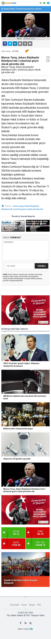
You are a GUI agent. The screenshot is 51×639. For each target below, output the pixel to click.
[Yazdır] (25, 43)
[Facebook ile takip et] (20, 623)
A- (48, 60)
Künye (24, 605)
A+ (48, 57)
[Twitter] (10, 43)
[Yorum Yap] (30, 43)
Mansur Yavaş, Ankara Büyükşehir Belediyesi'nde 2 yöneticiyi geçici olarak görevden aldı (21, 70)
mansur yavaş (18, 206)
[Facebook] (5, 43)
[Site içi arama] (30, 623)
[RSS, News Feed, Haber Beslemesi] (25, 623)
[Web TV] (44, 3)
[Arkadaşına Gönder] (20, 43)
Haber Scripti (23, 629)
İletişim (32, 605)
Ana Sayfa (14, 605)
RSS (39, 605)
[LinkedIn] (15, 43)
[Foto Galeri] (48, 3)
